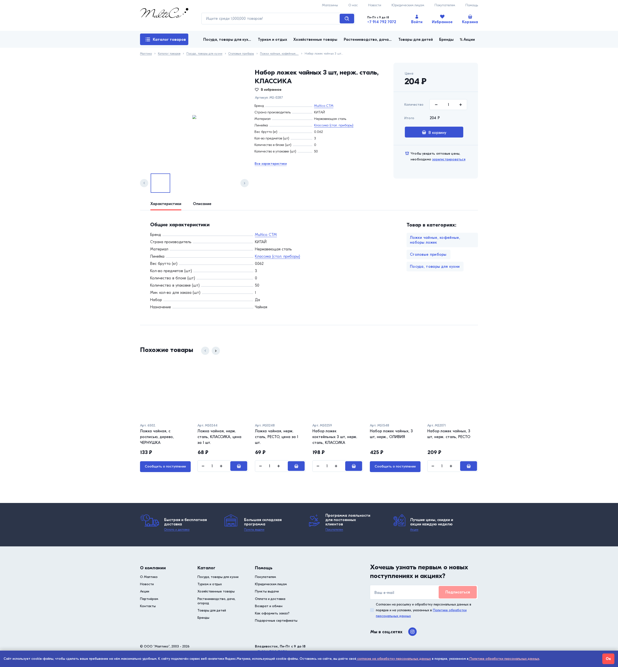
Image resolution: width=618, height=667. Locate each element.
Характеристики (165, 204)
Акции (414, 529)
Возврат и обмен (268, 606)
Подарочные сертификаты (276, 621)
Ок (608, 659)
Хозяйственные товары (216, 591)
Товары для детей (211, 610)
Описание (202, 204)
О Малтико (149, 577)
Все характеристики (271, 164)
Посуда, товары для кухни (204, 53)
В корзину (437, 133)
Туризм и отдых (209, 584)
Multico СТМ (323, 106)
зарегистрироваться (448, 159)
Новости (374, 5)
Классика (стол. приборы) (333, 125)
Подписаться (457, 592)
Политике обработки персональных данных (504, 659)
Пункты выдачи (254, 529)
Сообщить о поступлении (165, 466)
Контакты (148, 606)
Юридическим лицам (408, 5)
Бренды (203, 618)
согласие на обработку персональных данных (393, 659)
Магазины (330, 5)
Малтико (146, 53)
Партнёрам (149, 599)
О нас (353, 5)
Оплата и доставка (177, 529)
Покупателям (445, 5)
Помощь (471, 5)
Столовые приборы (241, 53)
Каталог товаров (169, 39)
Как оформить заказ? (272, 613)
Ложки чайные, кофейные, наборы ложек (279, 53)
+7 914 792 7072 (381, 22)
